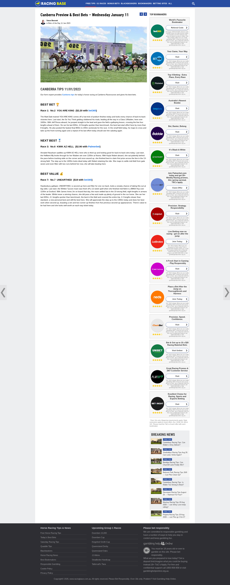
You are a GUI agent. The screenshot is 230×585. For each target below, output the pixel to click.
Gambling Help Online (166, 579)
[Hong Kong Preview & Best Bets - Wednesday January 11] (226, 292)
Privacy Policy (46, 573)
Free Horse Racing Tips (50, 533)
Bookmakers (145, 3)
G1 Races (101, 3)
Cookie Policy (46, 568)
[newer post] (145, 14)
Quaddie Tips (46, 546)
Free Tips (90, 3)
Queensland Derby (100, 546)
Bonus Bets (113, 3)
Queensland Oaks (100, 551)
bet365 (92, 110)
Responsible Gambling (50, 564)
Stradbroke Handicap (101, 560)
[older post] (141, 14)
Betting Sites (160, 3)
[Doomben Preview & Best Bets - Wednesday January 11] (3, 292)
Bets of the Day (54, 23)
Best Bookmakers (48, 560)
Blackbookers (129, 3)
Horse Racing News (49, 555)
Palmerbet (94, 146)
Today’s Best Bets (48, 537)
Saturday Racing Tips (49, 542)
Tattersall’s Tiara (99, 564)
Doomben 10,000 (99, 533)
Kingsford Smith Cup (101, 542)
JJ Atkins (96, 555)
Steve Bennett (52, 21)
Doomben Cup (98, 537)
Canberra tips (68, 95)
